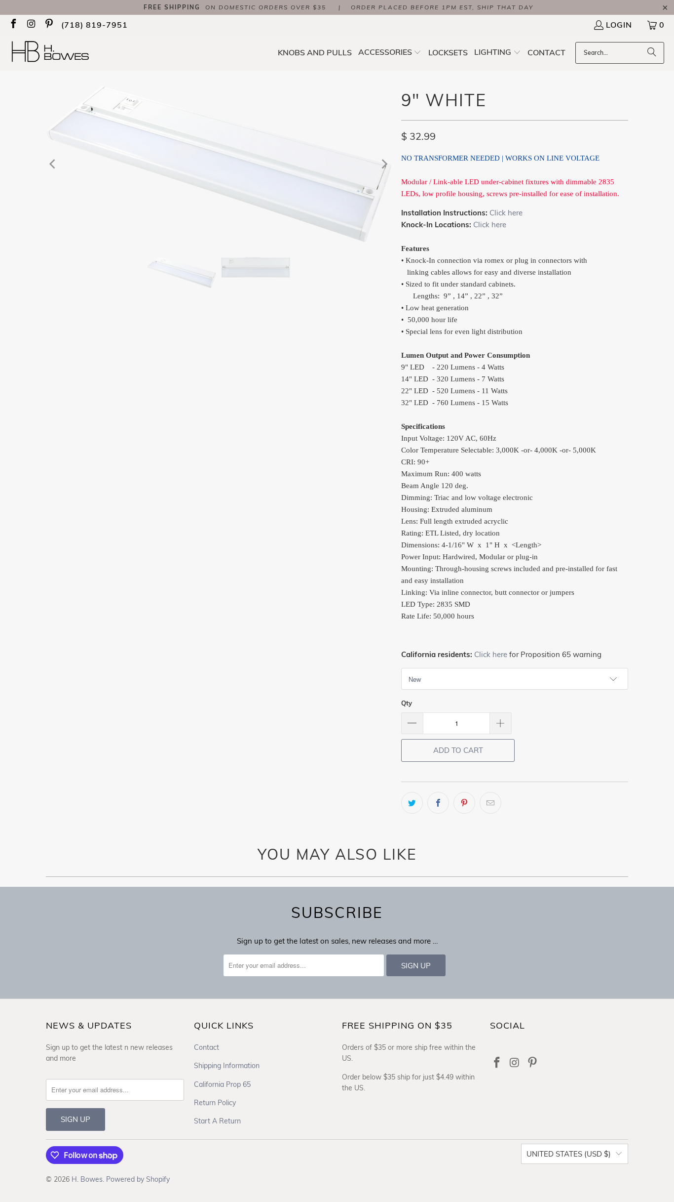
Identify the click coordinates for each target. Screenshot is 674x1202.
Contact (206, 1047)
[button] (390, 52)
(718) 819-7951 (94, 25)
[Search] (651, 53)
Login (619, 25)
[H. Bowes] (55, 53)
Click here (506, 212)
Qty (406, 703)
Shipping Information (227, 1065)
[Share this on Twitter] (412, 803)
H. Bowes (87, 1179)
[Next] (384, 163)
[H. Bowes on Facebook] (12, 25)
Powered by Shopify (138, 1179)
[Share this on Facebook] (438, 803)
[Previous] (53, 163)
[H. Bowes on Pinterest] (48, 25)
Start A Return (217, 1121)
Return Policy (215, 1102)
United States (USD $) (568, 1154)
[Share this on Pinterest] (464, 803)
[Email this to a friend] (490, 803)
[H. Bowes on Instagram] (30, 25)
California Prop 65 (222, 1084)
